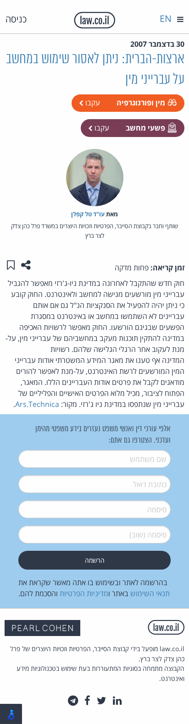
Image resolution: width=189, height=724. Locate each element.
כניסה (16, 19)
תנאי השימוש (150, 593)
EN (166, 18)
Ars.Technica (37, 404)
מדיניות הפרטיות (84, 593)
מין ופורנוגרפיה (141, 103)
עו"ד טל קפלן (88, 214)
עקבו (91, 103)
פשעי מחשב (145, 128)
